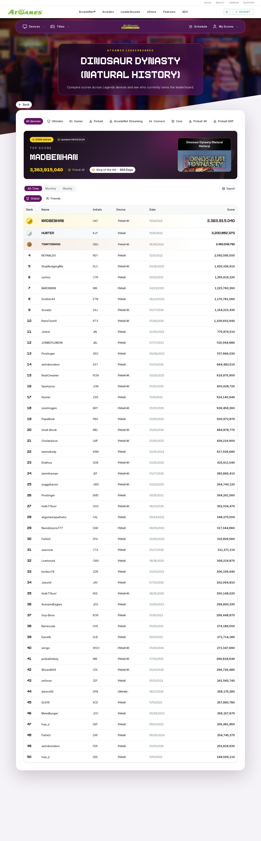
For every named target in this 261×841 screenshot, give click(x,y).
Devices (34, 26)
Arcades (108, 11)
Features (169, 11)
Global (35, 198)
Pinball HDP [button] (225, 121)
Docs (207, 2)
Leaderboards (130, 11)
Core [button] (179, 121)
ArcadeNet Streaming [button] (128, 121)
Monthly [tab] (50, 188)
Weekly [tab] (67, 188)
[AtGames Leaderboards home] (130, 26)
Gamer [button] (78, 121)
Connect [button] (159, 121)
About (220, 2)
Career (234, 2)
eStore (151, 11)
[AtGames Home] (25, 12)
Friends (56, 198)
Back (26, 104)
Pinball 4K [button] (200, 121)
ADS (185, 11)
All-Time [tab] (33, 188)
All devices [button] (33, 121)
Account (244, 11)
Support (249, 2)
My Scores (226, 26)
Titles (60, 26)
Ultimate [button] (57, 121)
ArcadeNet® (87, 11)
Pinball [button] (98, 121)
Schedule (200, 26)
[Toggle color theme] (227, 12)
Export (231, 188)
